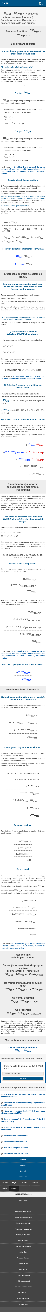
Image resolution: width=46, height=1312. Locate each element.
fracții (5, 3)
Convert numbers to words (23, 1217)
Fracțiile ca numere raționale (16, 1154)
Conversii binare (23, 1258)
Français (35, 1183)
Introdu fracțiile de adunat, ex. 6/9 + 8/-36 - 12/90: (22, 1067)
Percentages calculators (23, 1229)
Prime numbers (23, 1240)
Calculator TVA (23, 1264)
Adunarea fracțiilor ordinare (15, 1136)
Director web (23, 1304)
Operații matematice (23, 1275)
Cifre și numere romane (23, 1246)
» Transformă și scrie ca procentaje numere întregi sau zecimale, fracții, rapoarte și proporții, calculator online (22, 946)
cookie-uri (23, 1177)
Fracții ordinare (23, 1200)
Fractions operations (23, 1206)
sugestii (23, 1165)
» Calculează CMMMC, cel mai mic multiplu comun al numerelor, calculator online (22, 377)
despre (23, 1159)
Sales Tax (23, 1252)
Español (24, 1183)
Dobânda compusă (23, 1281)
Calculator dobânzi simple (23, 1287)
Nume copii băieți (23, 1298)
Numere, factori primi (23, 1235)
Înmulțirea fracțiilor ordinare (16, 1148)
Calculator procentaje (23, 1223)
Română (14, 1188)
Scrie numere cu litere (23, 1212)
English (14, 1183)
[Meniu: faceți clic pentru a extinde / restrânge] (34, 3)
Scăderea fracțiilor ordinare (15, 1142)
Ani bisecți (23, 1269)
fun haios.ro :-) (23, 1293)
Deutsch (5, 1183)
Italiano (4, 1188)
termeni (23, 1171)
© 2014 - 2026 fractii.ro (23, 1194)
